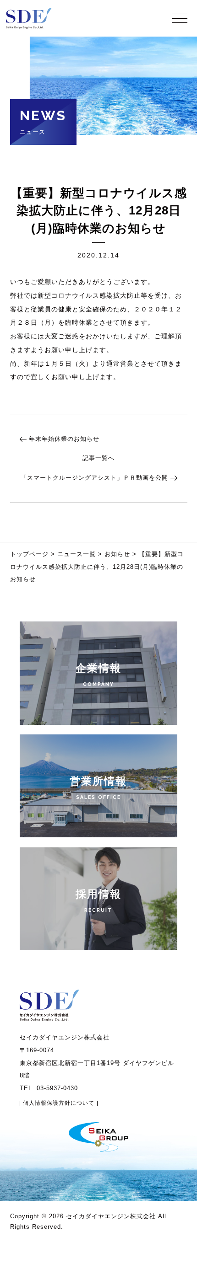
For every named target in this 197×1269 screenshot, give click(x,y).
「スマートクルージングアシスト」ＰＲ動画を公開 (94, 477)
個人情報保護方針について (58, 1103)
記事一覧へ (98, 458)
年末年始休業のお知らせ (64, 438)
